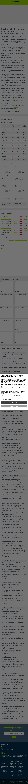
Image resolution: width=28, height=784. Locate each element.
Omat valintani (14, 406)
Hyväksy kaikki (14, 403)
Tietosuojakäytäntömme (14, 409)
